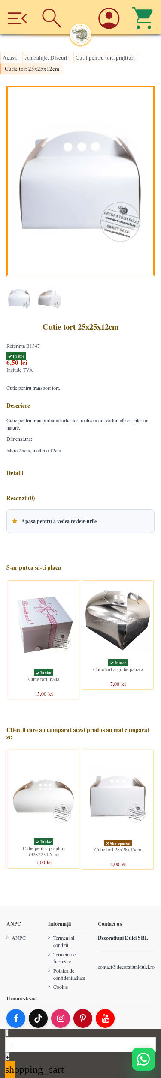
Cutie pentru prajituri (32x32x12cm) (44, 851)
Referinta (15, 345)
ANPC (19, 937)
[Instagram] (60, 1018)
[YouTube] (105, 1018)
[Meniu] (17, 17)
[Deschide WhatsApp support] (143, 1059)
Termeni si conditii (63, 941)
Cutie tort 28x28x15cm (117, 849)
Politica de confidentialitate (69, 974)
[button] (80, 521)
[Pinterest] (82, 1018)
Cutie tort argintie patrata (118, 669)
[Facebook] (15, 1018)
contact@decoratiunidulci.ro (126, 966)
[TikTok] (38, 1018)
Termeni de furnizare (64, 957)
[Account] (109, 17)
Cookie (60, 986)
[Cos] (143, 17)
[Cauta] (52, 17)
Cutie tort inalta (43, 679)
